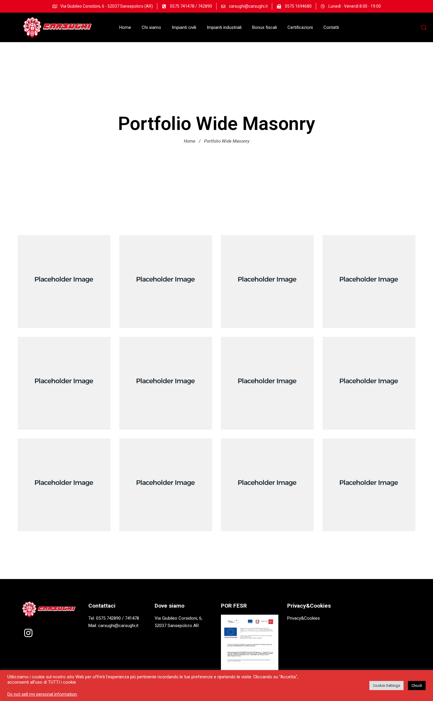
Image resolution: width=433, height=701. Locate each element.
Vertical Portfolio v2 (267, 480)
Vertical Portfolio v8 (64, 277)
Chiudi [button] (416, 685)
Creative (165, 286)
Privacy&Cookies (303, 618)
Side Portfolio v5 (64, 379)
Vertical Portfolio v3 (267, 379)
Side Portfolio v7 (369, 480)
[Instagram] (28, 633)
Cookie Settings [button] (386, 685)
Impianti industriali (224, 27)
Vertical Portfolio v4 (267, 277)
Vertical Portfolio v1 (165, 379)
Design (369, 286)
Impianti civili (184, 27)
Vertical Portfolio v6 (165, 277)
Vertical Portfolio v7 (165, 480)
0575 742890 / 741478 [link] (117, 618)
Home (125, 27)
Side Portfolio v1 (64, 480)
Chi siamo (151, 27)
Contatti (331, 27)
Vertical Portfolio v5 (368, 379)
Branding (64, 286)
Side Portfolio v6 (369, 277)
